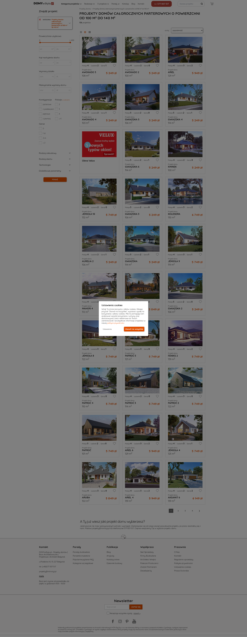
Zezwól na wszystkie (134, 329)
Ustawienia (107, 329)
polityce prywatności (115, 323)
